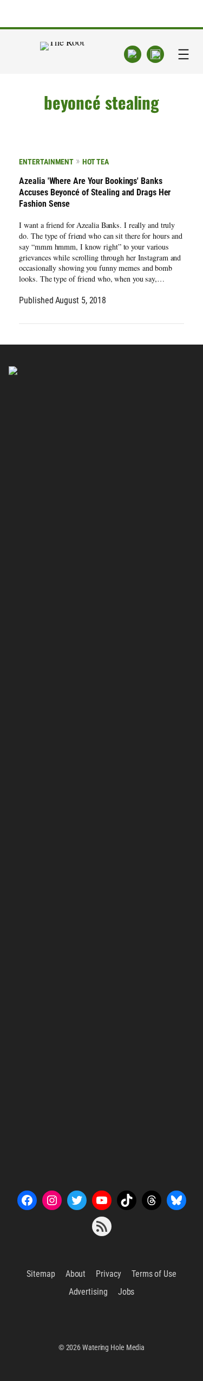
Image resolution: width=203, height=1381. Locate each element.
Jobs (126, 1292)
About (76, 1274)
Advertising (88, 1292)
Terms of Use (154, 1274)
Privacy (108, 1274)
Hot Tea (95, 161)
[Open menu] (183, 54)
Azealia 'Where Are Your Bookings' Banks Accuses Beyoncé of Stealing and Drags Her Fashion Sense (95, 192)
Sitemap (41, 1274)
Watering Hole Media (113, 1347)
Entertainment (46, 161)
